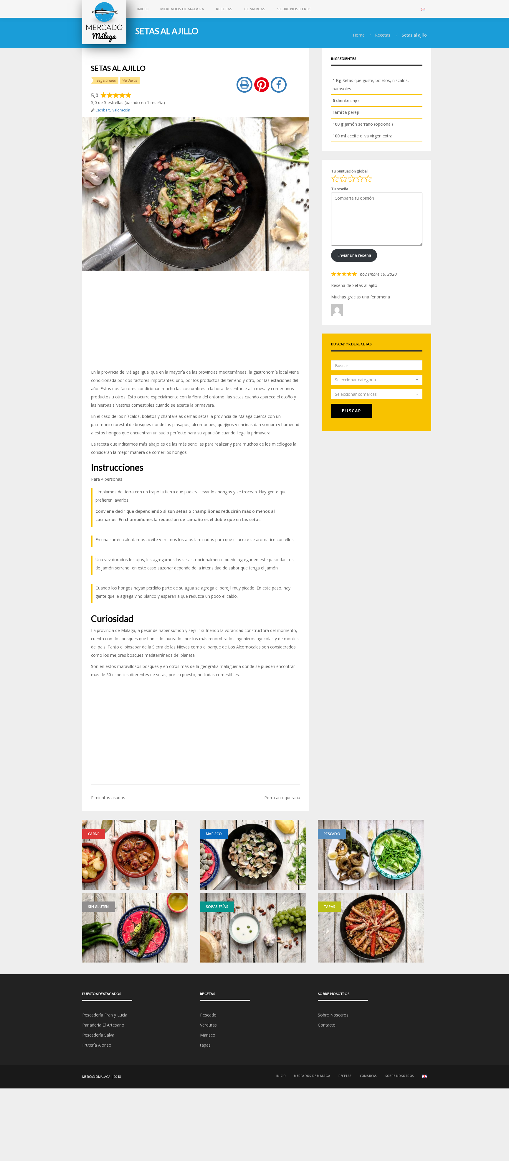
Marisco (214, 833)
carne (93, 833)
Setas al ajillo (364, 285)
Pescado (332, 833)
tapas (329, 906)
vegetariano (106, 80)
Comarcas (254, 9)
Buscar (351, 410)
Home (359, 35)
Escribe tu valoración (112, 110)
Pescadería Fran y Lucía (104, 1015)
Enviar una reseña (354, 255)
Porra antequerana (282, 797)
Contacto (327, 1025)
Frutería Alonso (96, 1045)
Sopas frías (217, 906)
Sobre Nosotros (294, 9)
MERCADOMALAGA (96, 1077)
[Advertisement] (195, 319)
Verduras (129, 80)
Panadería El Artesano (103, 1025)
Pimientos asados (108, 797)
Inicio (142, 9)
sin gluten (98, 906)
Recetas (224, 9)
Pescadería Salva (98, 1035)
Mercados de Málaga (182, 9)
